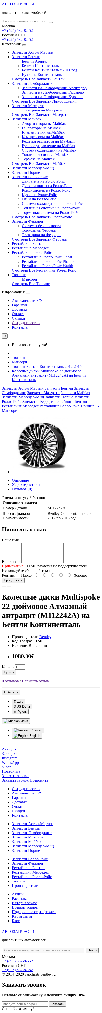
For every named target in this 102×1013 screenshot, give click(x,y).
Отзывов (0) (22, 489)
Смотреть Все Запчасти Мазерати (40, 114)
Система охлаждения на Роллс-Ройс (52, 203)
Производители (25, 885)
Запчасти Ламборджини (32, 83)
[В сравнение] (9, 586)
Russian (35, 730)
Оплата (18, 314)
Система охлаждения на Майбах (49, 150)
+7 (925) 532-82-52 (17, 39)
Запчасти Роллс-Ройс (30, 177)
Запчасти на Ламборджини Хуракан (52, 97)
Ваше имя (10, 540)
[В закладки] (4, 586)
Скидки (18, 318)
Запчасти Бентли (26, 57)
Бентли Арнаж (34, 61)
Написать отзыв (35, 681)
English (34, 736)
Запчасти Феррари (27, 221)
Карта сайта (22, 916)
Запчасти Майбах (26, 119)
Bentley (45, 637)
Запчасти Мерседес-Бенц (33, 168)
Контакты (20, 327)
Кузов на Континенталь (42, 74)
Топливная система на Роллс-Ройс (51, 208)
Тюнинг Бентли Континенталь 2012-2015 (47, 366)
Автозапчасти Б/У (27, 300)
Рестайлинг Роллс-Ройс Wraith (47, 266)
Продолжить (13, 580)
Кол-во (8, 667)
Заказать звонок (15, 780)
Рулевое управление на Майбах (48, 146)
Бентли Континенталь (40, 66)
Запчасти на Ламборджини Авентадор (54, 88)
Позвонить (39, 780)
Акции (18, 894)
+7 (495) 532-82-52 (17, 30)
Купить (9, 672)
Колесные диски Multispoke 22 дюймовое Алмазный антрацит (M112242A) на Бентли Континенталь (49, 375)
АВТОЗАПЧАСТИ (18, 4)
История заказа (24, 903)
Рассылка (20, 898)
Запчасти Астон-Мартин (32, 52)
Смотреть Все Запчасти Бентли (38, 79)
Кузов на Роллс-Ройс (39, 195)
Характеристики (26, 485)
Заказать (57, 1004)
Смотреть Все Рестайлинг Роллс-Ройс (44, 270)
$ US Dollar (22, 706)
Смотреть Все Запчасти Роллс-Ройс (42, 217)
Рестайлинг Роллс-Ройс (32, 252)
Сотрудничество (26, 323)
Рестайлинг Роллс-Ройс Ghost (47, 257)
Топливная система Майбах (45, 155)
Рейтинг (9, 575)
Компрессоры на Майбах (43, 137)
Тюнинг (19, 275)
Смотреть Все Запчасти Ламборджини (44, 101)
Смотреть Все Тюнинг (31, 284)
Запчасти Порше (26, 172)
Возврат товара (25, 907)
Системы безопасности (41, 226)
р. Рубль (20, 712)
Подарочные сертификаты (34, 912)
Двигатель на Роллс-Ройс (43, 181)
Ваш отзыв (11, 561)
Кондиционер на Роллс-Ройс (46, 190)
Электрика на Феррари (41, 235)
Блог (16, 921)
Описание (20, 480)
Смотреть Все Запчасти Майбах (39, 163)
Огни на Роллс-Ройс (39, 199)
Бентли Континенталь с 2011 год (49, 70)
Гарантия (19, 305)
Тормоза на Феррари (39, 230)
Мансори (29, 279)
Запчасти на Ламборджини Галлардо (53, 92)
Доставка (19, 309)
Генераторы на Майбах (41, 128)
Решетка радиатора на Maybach (48, 141)
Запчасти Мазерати (28, 106)
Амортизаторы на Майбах (44, 123)
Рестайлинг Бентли (28, 244)
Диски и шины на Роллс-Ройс (47, 186)
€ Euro (18, 701)
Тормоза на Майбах (38, 159)
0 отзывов (10, 681)
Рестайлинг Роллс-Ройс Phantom (49, 261)
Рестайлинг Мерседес (30, 248)
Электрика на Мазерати (42, 110)
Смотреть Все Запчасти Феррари (39, 239)
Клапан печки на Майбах (43, 132)
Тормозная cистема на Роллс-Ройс (50, 212)
